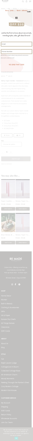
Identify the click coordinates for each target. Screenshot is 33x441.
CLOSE (29, 11)
